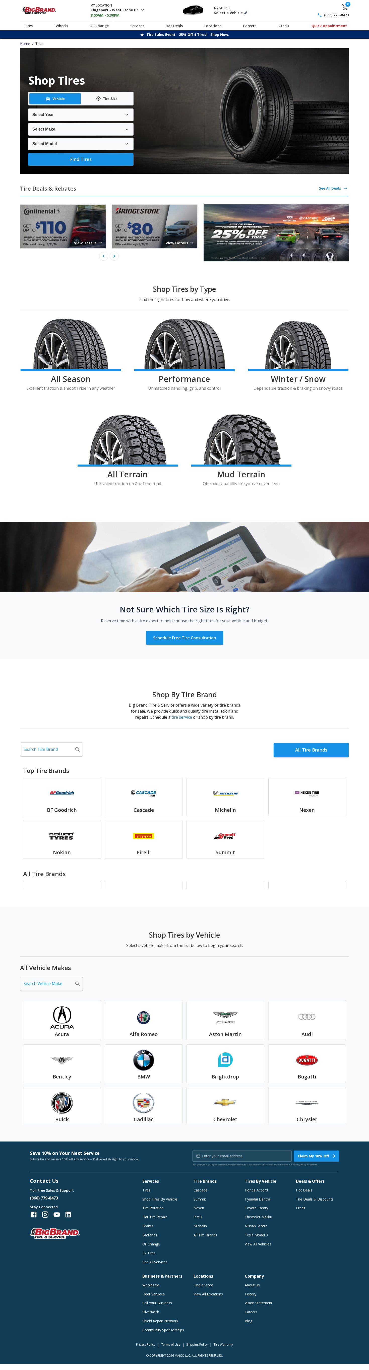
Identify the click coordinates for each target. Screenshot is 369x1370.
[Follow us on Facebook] (33, 1214)
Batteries (149, 1235)
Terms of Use (170, 1344)
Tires (28, 25)
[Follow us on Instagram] (45, 1214)
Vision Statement (258, 1302)
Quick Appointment (329, 25)
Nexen (199, 1208)
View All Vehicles (258, 1244)
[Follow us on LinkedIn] (68, 1214)
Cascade (200, 1190)
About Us (252, 1285)
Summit (200, 1199)
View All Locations (208, 1294)
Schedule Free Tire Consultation (184, 638)
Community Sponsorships (163, 1330)
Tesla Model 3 (256, 1235)
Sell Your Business (157, 1302)
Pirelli (198, 1217)
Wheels (62, 25)
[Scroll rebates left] (103, 256)
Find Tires (81, 159)
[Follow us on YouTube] (56, 1214)
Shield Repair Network (160, 1321)
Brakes (148, 1226)
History (250, 1294)
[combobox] (47, 749)
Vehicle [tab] (58, 99)
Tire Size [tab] (110, 99)
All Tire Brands (311, 750)
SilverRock (150, 1311)
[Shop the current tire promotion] (276, 232)
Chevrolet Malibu (258, 1217)
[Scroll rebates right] (114, 256)
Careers (249, 25)
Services (137, 25)
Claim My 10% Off (313, 1156)
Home (25, 43)
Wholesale (150, 1285)
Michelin (200, 1226)
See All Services (154, 1262)
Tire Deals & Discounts (315, 1199)
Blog (248, 1321)
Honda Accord (256, 1190)
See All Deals (330, 188)
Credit (284, 25)
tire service (181, 717)
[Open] (77, 749)
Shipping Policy (197, 1344)
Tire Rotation (153, 1208)
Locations (212, 25)
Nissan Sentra (256, 1226)
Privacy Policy (299, 1164)
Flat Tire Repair (154, 1217)
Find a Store (203, 1285)
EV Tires (148, 1252)
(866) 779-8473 (336, 15)
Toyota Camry (256, 1208)
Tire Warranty (223, 1344)
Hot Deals (174, 25)
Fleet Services (153, 1294)
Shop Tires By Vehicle (159, 1199)
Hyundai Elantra (257, 1199)
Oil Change (99, 25)
